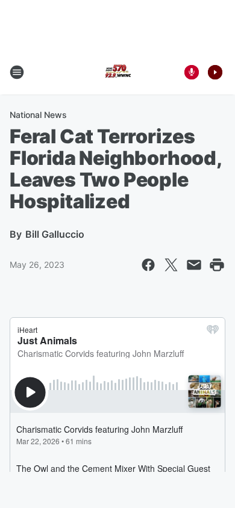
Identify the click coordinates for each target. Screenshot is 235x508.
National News (38, 115)
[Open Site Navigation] (17, 72)
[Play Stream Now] (215, 72)
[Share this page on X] (171, 264)
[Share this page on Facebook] (148, 264)
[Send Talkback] (191, 72)
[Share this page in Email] (194, 264)
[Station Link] (117, 72)
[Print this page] (216, 264)
